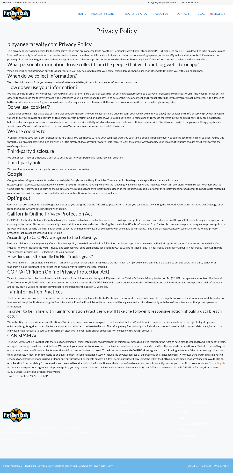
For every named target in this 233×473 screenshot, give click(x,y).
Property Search (104, 13)
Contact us (125, 419)
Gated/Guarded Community (194, 423)
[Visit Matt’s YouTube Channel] (227, 2)
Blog (201, 13)
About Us (161, 13)
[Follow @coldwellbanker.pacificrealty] (210, 2)
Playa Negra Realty (103, 465)
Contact (183, 13)
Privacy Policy (221, 465)
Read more (8, 439)
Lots (181, 417)
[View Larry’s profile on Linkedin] (221, 2)
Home (82, 13)
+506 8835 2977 (190, 2)
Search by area (136, 13)
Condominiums (187, 435)
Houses (183, 411)
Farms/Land (185, 429)
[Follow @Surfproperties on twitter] (216, 2)
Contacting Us (217, 363)
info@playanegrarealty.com (161, 2)
